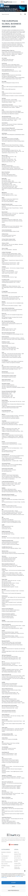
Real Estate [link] (4, 863)
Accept (13, 882)
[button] (24, 871)
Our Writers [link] (17, 856)
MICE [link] (2, 867)
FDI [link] (2, 854)
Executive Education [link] (6, 861)
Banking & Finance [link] (6, 852)
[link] (2, 5)
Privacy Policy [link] (4, 877)
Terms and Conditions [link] (17, 868)
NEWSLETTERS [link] (17, 854)
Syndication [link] (17, 863)
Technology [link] (4, 858)
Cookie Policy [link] (18, 876)
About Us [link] (16, 852)
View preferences (13, 890)
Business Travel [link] (5, 865)
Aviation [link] (3, 859)
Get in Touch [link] (17, 858)
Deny (13, 886)
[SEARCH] (20, 14)
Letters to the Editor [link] (18, 860)
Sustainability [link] (5, 856)
